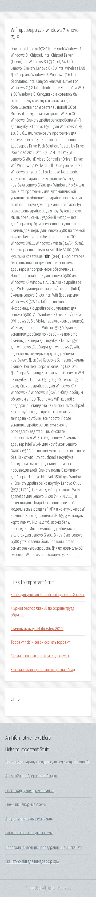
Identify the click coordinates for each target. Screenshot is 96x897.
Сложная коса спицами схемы (29, 833)
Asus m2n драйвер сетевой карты (32, 776)
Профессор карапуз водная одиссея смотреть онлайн (47, 762)
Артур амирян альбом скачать (29, 819)
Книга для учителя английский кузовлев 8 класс (48, 595)
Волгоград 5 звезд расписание (29, 791)
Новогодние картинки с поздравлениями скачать (43, 847)
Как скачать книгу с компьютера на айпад (43, 670)
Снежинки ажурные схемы (26, 804)
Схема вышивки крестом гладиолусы (40, 656)
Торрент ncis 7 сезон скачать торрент (40, 642)
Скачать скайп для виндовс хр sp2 (32, 861)
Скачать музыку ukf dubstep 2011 (37, 629)
